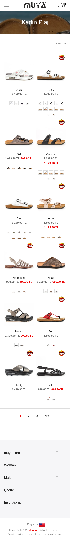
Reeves (19, 331)
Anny (51, 89)
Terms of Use (34, 534)
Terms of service (53, 534)
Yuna (19, 218)
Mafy (19, 385)
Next (47, 415)
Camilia (51, 154)
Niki (51, 385)
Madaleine (19, 277)
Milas (51, 277)
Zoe (51, 331)
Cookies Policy (15, 534)
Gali (19, 154)
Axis (19, 89)
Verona (51, 218)
